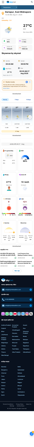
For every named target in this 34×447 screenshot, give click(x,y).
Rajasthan (26, 346)
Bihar (2, 331)
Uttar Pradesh (16, 352)
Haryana (14, 333)
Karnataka (15, 336)
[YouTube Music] (15, 314)
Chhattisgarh (16, 330)
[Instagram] (27, 314)
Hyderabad (21, 370)
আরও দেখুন (17, 271)
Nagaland (26, 342)
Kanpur (3, 382)
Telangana (26, 349)
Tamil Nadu (15, 349)
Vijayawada (21, 395)
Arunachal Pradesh (15, 326)
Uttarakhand (26, 352)
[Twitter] (31, 314)
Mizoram (14, 342)
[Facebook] (23, 314)
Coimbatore (21, 392)
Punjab (14, 346)
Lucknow (20, 379)
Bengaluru (4, 370)
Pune (2, 376)
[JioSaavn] (11, 314)
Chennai (3, 373)
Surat (19, 388)
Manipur (25, 339)
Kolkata (20, 373)
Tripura (3, 352)
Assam (25, 325)
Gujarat (3, 328)
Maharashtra (16, 339)
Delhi (19, 366)
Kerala (25, 336)
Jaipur (3, 379)
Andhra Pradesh (6, 325)
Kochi (3, 395)
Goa (24, 328)
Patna (3, 388)
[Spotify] (7, 314)
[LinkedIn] (19, 314)
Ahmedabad (21, 376)
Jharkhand (4, 334)
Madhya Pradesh (3, 338)
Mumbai (3, 366)
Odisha (3, 346)
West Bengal (5, 355)
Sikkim (3, 349)
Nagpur (20, 382)
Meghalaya (4, 342)
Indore (3, 385)
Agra (2, 392)
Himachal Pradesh (26, 332)
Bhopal (20, 385)
